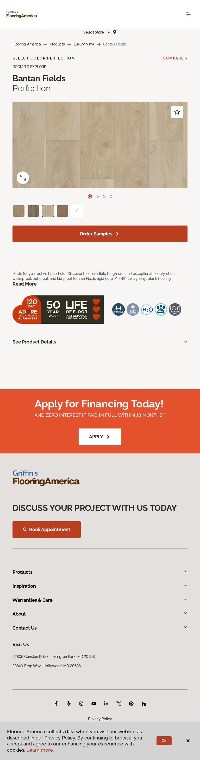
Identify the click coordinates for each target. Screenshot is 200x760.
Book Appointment (49, 529)
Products (57, 44)
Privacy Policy (100, 719)
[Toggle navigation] (188, 14)
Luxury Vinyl (84, 44)
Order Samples (96, 233)
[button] (97, 32)
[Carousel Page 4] (111, 196)
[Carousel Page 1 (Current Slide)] (90, 196)
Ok (164, 741)
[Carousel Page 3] (104, 196)
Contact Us (24, 628)
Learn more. (40, 750)
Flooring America (26, 44)
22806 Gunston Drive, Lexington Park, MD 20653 (53, 657)
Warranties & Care (32, 600)
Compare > (175, 58)
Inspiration (24, 586)
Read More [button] (24, 284)
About (19, 614)
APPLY (96, 436)
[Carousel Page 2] (97, 196)
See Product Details (34, 342)
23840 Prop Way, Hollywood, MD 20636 (46, 666)
